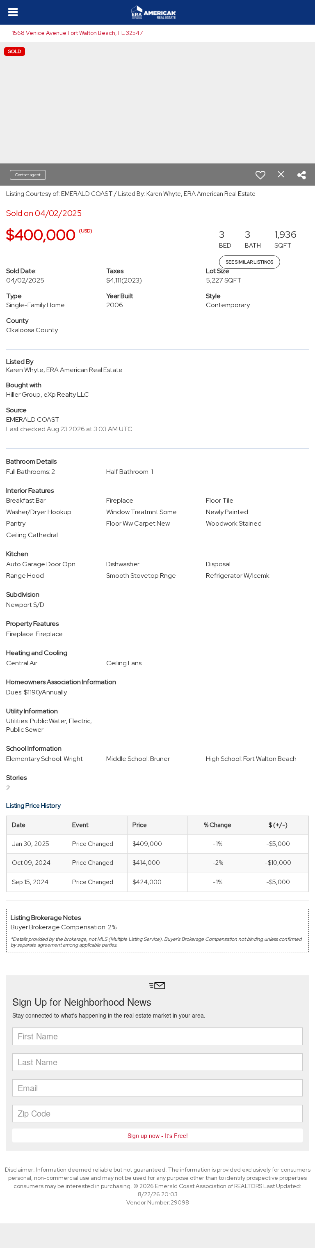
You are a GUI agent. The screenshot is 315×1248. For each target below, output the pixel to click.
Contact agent (28, 174)
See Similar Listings (249, 262)
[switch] (260, 175)
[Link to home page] (157, 12)
